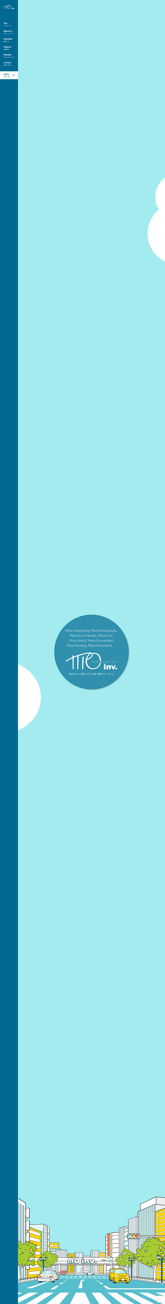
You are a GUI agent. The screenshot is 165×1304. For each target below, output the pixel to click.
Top (8, 24)
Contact (8, 63)
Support (7, 47)
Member (9, 55)
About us (9, 32)
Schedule (8, 40)
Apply (7, 75)
